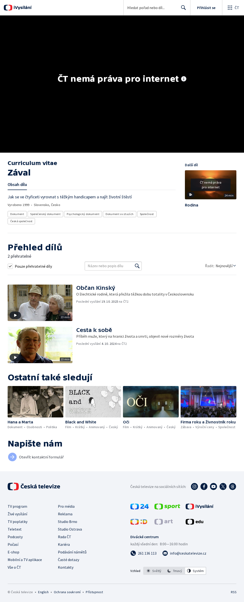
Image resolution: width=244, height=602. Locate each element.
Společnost (147, 214)
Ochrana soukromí (67, 592)
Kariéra (64, 544)
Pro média (66, 506)
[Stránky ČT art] (163, 523)
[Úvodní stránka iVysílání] (22, 7)
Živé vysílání (17, 514)
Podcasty (15, 536)
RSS (233, 592)
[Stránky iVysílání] (200, 508)
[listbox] (174, 571)
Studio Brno (67, 521)
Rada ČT (64, 536)
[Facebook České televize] (204, 486)
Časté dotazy (68, 559)
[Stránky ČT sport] (167, 508)
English (43, 592)
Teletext (15, 529)
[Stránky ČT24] (139, 508)
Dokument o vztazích (120, 214)
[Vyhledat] (137, 266)
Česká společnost (21, 221)
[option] (154, 570)
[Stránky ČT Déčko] (138, 523)
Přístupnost (94, 592)
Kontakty (65, 567)
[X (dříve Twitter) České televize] (223, 486)
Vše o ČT (14, 567)
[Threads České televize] (232, 486)
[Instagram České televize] (194, 486)
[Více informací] (184, 79)
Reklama (65, 514)
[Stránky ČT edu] (194, 523)
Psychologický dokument (83, 214)
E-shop (13, 552)
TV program (17, 506)
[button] (210, 186)
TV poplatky (17, 521)
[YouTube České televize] (213, 486)
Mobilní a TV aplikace (25, 559)
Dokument (17, 214)
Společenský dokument (45, 214)
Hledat (183, 7)
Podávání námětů (72, 552)
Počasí (13, 544)
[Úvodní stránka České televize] (34, 486)
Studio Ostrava (70, 529)
